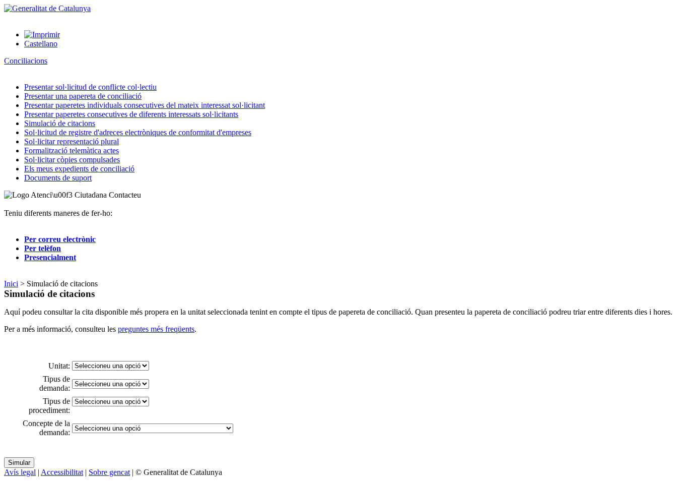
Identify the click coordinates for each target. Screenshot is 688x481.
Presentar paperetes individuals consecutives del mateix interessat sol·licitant (144, 105)
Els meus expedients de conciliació (79, 168)
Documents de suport (58, 177)
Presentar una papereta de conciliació (83, 96)
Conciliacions (25, 60)
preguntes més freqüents (156, 329)
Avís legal (20, 472)
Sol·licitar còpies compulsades (72, 159)
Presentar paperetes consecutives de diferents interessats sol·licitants (131, 114)
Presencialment (50, 257)
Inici (11, 283)
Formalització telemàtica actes (71, 150)
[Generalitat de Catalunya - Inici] (47, 8)
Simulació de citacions (59, 123)
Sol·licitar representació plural (71, 141)
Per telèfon (42, 248)
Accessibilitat (62, 472)
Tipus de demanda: (54, 383)
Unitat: (59, 366)
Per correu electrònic (60, 239)
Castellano (40, 43)
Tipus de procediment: (49, 405)
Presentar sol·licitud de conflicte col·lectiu (90, 87)
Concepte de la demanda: (46, 428)
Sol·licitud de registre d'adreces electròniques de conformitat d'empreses (137, 132)
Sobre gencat (109, 472)
